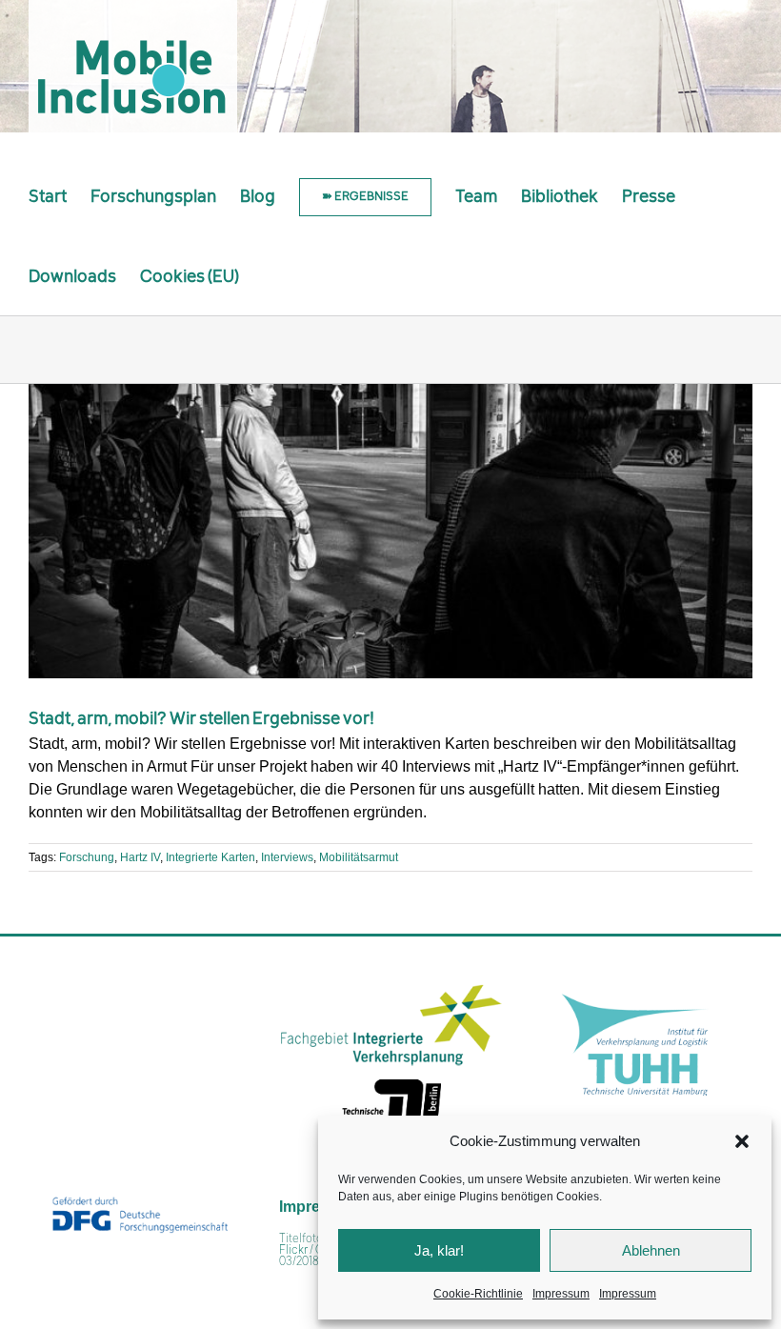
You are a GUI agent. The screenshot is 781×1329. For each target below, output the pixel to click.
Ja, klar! (439, 1250)
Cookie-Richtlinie (478, 1293)
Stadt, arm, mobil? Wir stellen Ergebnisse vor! (201, 719)
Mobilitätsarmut (358, 857)
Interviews (287, 857)
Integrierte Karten (210, 857)
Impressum (561, 1293)
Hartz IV (140, 857)
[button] (741, 1141)
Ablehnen (651, 1250)
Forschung (86, 857)
